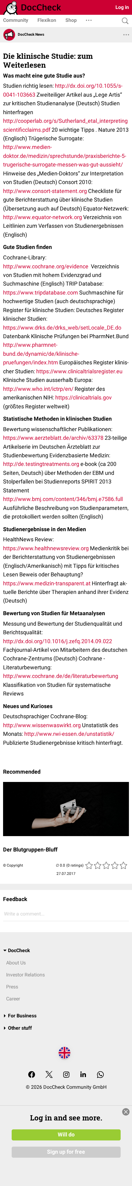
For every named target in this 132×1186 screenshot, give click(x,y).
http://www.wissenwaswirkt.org (42, 725)
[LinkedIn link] (83, 1075)
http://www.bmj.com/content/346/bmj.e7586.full (63, 499)
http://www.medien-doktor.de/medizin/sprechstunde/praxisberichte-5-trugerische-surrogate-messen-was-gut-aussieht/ (64, 156)
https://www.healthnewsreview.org (46, 548)
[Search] (123, 21)
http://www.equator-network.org (42, 217)
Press (12, 987)
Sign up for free (66, 1152)
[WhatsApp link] (100, 1075)
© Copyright (13, 865)
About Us (16, 963)
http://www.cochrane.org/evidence (45, 266)
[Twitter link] (49, 1075)
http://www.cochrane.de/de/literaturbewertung (60, 676)
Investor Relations (25, 975)
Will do (66, 1135)
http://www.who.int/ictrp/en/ (38, 389)
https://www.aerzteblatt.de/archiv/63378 (53, 438)
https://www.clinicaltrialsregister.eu (79, 371)
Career (13, 999)
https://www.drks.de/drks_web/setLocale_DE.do (62, 327)
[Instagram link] (66, 1075)
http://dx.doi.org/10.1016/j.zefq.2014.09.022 (57, 641)
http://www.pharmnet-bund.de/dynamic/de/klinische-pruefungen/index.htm (41, 354)
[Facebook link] (31, 1075)
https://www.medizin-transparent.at (47, 583)
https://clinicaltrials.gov (83, 397)
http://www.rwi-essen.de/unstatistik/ (69, 734)
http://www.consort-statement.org (45, 191)
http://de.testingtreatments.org (41, 464)
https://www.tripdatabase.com (40, 292)
